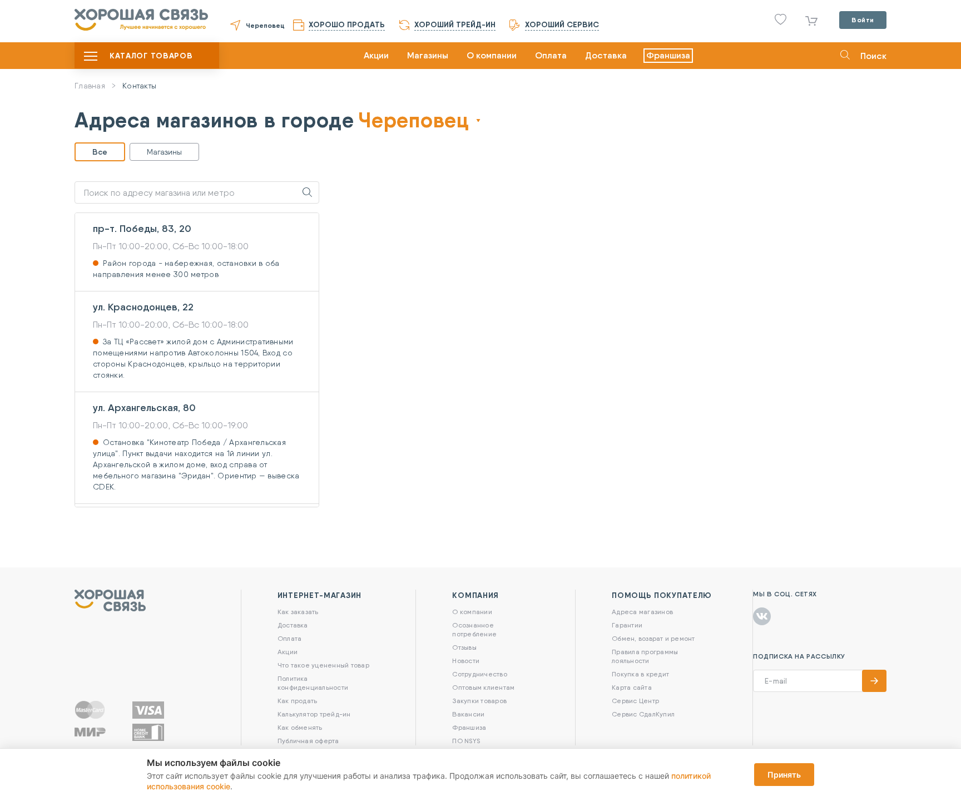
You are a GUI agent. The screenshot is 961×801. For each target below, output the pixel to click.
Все (99, 152)
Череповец (265, 25)
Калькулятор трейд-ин (314, 714)
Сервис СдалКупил (643, 714)
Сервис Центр (635, 700)
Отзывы (464, 647)
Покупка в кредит (640, 674)
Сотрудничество (479, 674)
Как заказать (298, 611)
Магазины (427, 55)
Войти (862, 20)
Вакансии (468, 714)
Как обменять (300, 727)
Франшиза (668, 55)
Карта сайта (632, 687)
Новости (465, 660)
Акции (376, 55)
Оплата (551, 55)
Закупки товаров (479, 700)
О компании (492, 55)
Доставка (606, 55)
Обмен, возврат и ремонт (653, 638)
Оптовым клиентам (483, 687)
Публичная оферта (308, 740)
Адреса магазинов (642, 611)
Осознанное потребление (474, 629)
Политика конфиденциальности (313, 682)
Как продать (298, 700)
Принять (784, 774)
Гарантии (627, 625)
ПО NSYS (466, 740)
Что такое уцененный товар (323, 665)
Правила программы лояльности (645, 656)
